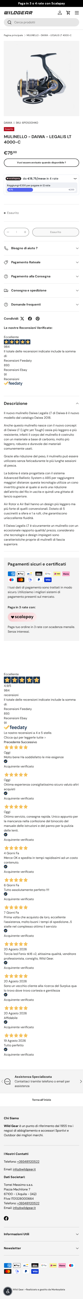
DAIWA (8, 122)
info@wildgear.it (24, 1169)
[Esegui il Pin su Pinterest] (38, 318)
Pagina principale (13, 35)
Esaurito (55, 232)
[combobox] (41, 22)
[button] (68, 12)
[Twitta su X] (22, 318)
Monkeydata (58, 1289)
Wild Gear (18, 1289)
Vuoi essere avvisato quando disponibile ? (41, 162)
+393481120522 (28, 1162)
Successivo (29, 742)
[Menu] (77, 12)
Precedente (12, 742)
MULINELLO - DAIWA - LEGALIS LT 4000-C (49, 35)
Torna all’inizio (41, 1099)
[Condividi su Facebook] (30, 318)
